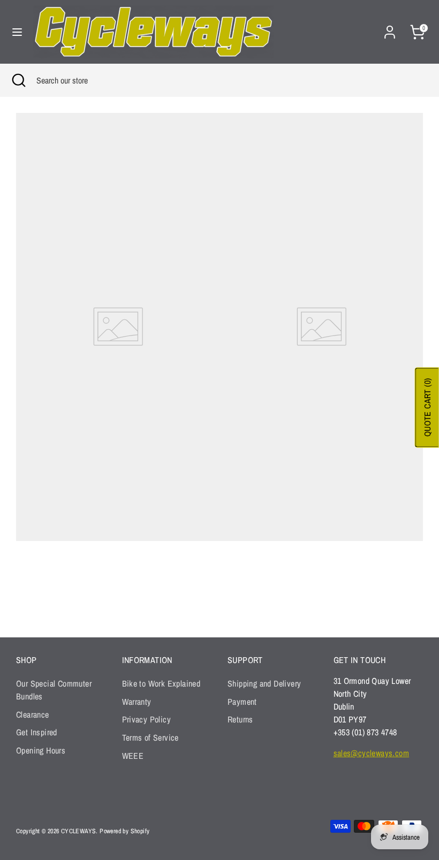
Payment (242, 701)
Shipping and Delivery (264, 683)
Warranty (137, 701)
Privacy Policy (146, 719)
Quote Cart (427, 407)
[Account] (389, 28)
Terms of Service (150, 737)
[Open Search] (18, 80)
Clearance (32, 714)
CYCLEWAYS (78, 831)
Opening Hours (40, 750)
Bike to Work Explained (161, 683)
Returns (240, 719)
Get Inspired (36, 732)
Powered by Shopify (124, 831)
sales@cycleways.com (372, 753)
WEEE (133, 756)
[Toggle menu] (17, 32)
